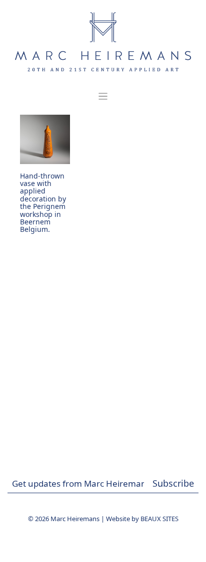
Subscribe (173, 483)
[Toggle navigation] (103, 96)
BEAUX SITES (159, 518)
